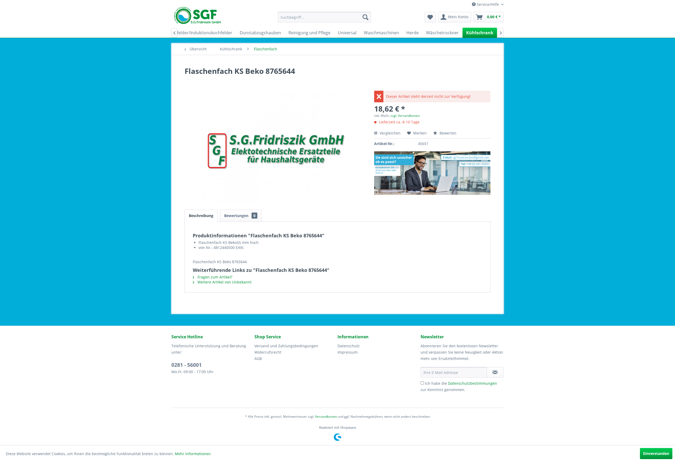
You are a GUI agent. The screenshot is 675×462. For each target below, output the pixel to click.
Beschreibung (201, 215)
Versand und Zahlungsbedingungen (286, 345)
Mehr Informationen (193, 453)
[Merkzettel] (430, 17)
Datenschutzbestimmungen (472, 383)
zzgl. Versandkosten (405, 115)
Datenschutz (349, 345)
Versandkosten (326, 416)
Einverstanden (656, 453)
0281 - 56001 (186, 365)
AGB (258, 358)
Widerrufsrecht (267, 352)
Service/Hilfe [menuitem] (488, 4)
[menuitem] (324, 17)
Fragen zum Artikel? (214, 277)
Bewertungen (239, 215)
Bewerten (447, 133)
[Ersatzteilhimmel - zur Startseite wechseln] (197, 17)
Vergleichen (390, 133)
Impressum (348, 352)
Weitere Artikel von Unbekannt (224, 282)
